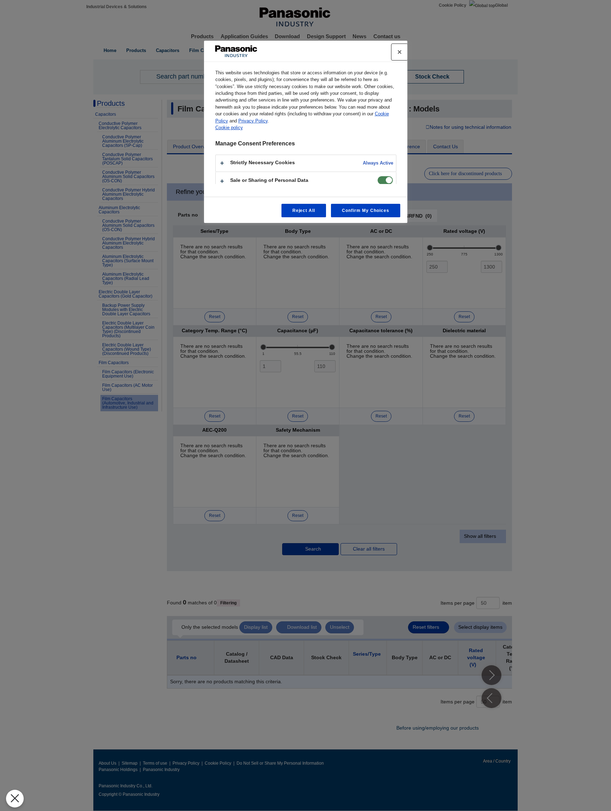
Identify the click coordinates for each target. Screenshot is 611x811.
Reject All (303, 210)
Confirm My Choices (365, 210)
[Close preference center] (399, 52)
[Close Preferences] (15, 798)
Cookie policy (229, 127)
